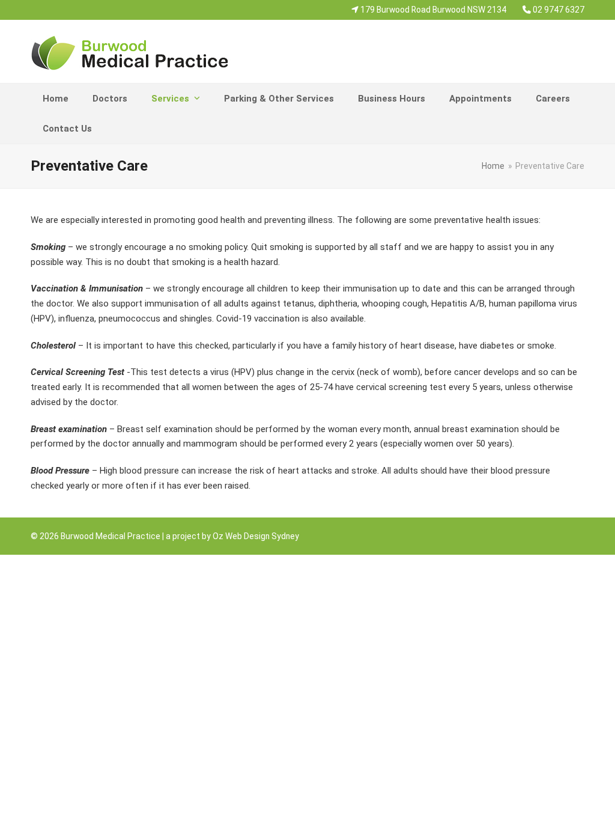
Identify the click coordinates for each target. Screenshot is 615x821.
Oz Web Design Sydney (256, 536)
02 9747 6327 (558, 9)
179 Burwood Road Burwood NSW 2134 (432, 9)
